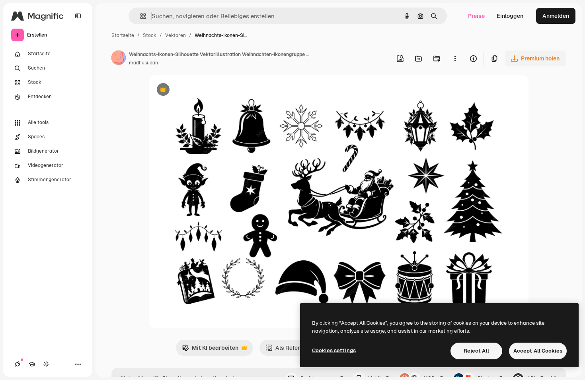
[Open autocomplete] (140, 16)
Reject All (476, 350)
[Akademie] (31, 364)
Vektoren (175, 35)
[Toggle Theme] (46, 364)
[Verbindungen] (17, 364)
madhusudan (143, 63)
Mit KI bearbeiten (210, 350)
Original (200, 90)
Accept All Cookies (537, 350)
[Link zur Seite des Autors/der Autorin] (118, 58)
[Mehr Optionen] (455, 58)
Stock (149, 35)
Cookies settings (334, 350)
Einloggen (510, 15)
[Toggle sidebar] (78, 16)
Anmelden (555, 15)
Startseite (122, 35)
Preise (476, 15)
